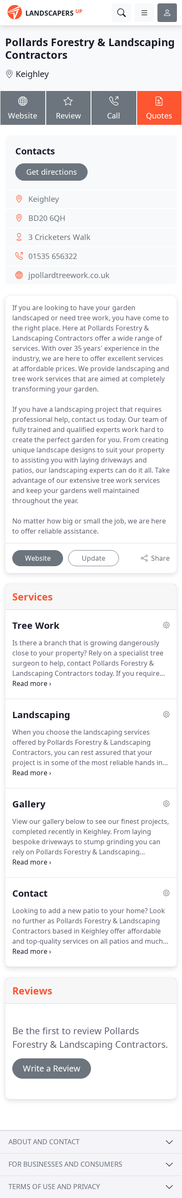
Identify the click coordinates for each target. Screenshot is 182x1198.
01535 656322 (52, 256)
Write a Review (51, 1068)
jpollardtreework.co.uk (69, 275)
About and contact (44, 1141)
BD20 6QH (46, 218)
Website (22, 115)
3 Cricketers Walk (59, 237)
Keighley (32, 74)
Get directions (51, 172)
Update (93, 558)
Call (113, 115)
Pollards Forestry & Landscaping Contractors (90, 48)
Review (68, 115)
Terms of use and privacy (54, 1186)
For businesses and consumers (65, 1164)
